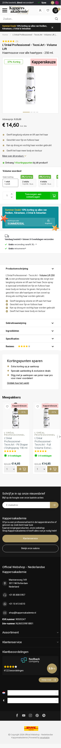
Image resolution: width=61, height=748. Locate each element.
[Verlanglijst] (48, 10)
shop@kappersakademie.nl (22, 612)
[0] (55, 10)
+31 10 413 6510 (17, 604)
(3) (17, 41)
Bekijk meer (46, 680)
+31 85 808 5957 (17, 595)
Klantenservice (30, 538)
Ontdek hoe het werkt (18, 383)
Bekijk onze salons (30, 548)
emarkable (44, 737)
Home (5, 35)
